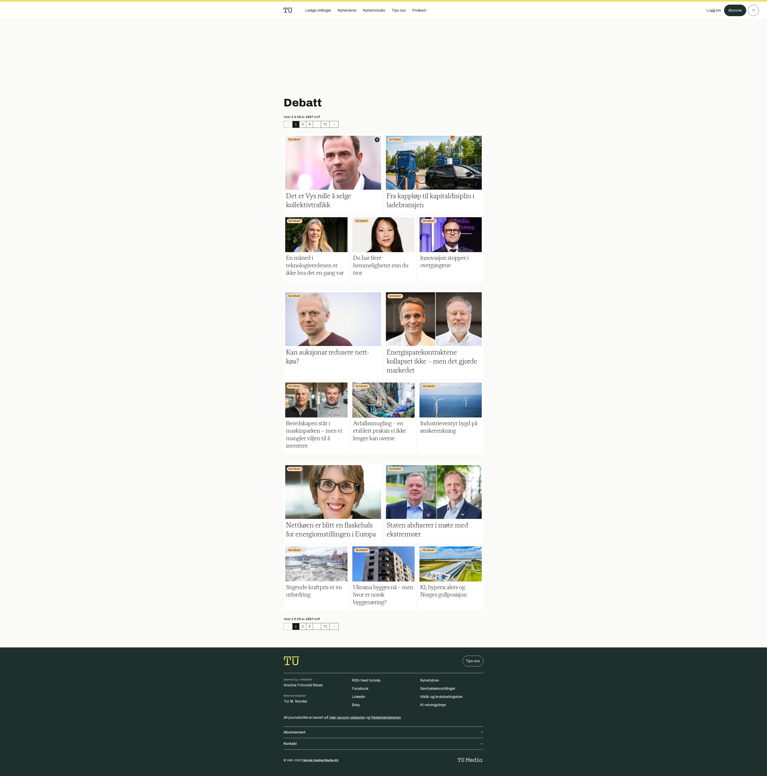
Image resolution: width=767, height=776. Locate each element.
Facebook (360, 689)
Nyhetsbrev (429, 680)
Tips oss (473, 661)
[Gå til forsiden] (288, 10)
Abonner (735, 10)
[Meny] (753, 10)
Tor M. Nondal (295, 701)
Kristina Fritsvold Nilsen (303, 685)
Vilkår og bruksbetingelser (441, 697)
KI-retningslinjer (433, 705)
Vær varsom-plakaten (347, 718)
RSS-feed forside (366, 680)
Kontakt (290, 744)
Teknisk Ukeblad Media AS (320, 760)
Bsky (356, 705)
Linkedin (358, 697)
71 (325, 124)
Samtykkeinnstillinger (437, 689)
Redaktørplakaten (386, 718)
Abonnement (295, 732)
